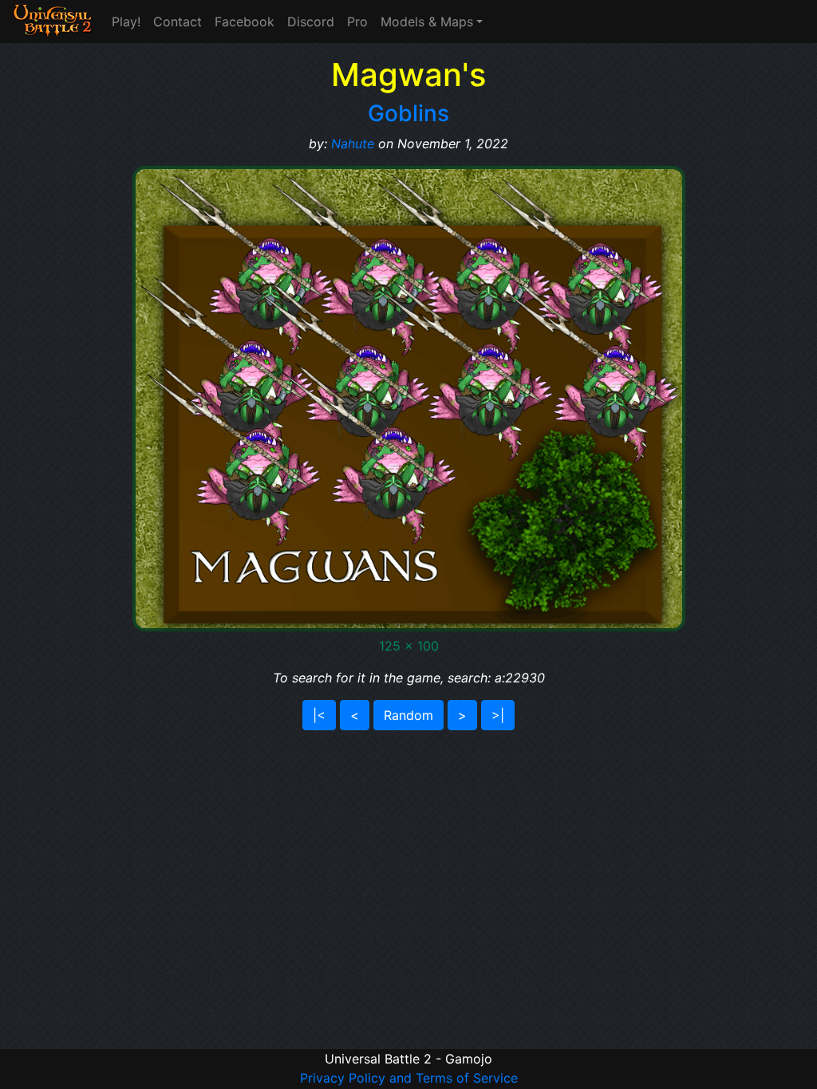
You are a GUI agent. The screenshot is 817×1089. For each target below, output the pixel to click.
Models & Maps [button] (427, 21)
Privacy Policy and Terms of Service (409, 1078)
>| (497, 715)
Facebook (244, 21)
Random (408, 715)
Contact (177, 21)
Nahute (352, 143)
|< (319, 715)
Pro (357, 21)
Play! (126, 21)
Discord (310, 21)
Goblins (408, 113)
